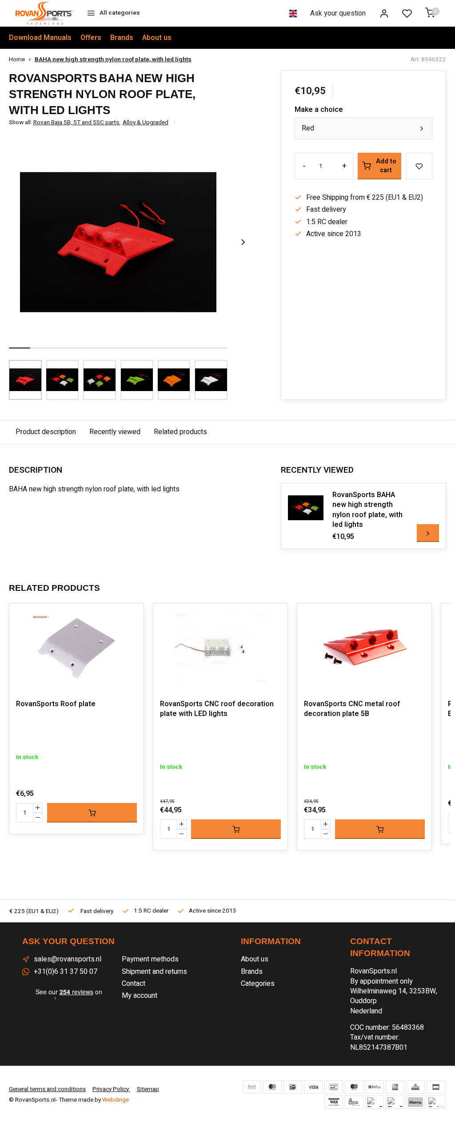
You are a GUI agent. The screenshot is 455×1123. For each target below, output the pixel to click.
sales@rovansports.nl (67, 959)
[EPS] (354, 1102)
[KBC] (415, 1087)
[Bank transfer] (252, 1087)
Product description (46, 432)
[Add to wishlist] (130, 617)
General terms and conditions (47, 1089)
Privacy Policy (111, 1089)
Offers (90, 37)
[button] (243, 242)
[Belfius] (374, 1087)
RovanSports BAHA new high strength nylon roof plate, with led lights (367, 510)
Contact (133, 984)
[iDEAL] (292, 1087)
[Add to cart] (92, 812)
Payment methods (150, 959)
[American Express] (395, 1087)
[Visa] (313, 1087)
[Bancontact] (333, 1087)
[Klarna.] (415, 1102)
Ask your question (338, 13)
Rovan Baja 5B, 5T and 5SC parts (76, 123)
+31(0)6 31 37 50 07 (65, 972)
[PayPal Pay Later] (395, 1102)
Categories (258, 984)
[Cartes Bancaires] (436, 1087)
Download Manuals (40, 37)
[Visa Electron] (333, 1102)
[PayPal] (374, 1102)
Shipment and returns (154, 972)
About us (157, 37)
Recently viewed (114, 432)
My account (139, 995)
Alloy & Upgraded (145, 123)
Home (17, 59)
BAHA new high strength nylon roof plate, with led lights (113, 59)
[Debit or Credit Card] (436, 1102)
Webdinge (115, 1099)
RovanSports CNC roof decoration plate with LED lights (217, 709)
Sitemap (148, 1089)
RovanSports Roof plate (56, 704)
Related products (180, 432)
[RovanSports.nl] (44, 13)
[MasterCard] (272, 1087)
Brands (121, 37)
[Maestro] (354, 1087)
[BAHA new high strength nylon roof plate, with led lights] (305, 508)
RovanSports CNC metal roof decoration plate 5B (352, 709)
